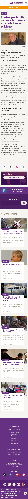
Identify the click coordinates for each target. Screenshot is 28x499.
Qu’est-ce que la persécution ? (14, 429)
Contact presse (14, 434)
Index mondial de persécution (14, 431)
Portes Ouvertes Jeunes (14, 447)
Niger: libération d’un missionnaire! (13, 264)
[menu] (2, 2)
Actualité (4, 13)
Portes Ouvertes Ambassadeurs (14, 449)
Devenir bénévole (14, 443)
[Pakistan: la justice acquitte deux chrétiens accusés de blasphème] (14, 225)
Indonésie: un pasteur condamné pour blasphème (12, 396)
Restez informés (14, 199)
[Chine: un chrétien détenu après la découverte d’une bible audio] (14, 356)
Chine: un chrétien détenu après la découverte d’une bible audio (13, 363)
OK (25, 493)
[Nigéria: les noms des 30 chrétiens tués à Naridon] (14, 323)
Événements (14, 435)
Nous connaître (14, 438)
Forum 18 (8, 158)
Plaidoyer (5, 294)
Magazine (14, 445)
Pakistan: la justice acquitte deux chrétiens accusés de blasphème (12, 232)
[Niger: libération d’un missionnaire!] (14, 257)
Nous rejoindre (14, 441)
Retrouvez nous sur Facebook (17, 190)
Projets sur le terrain (14, 432)
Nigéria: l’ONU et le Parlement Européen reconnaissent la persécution (11, 298)
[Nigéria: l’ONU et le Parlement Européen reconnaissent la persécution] (14, 290)
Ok (24, 203)
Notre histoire (14, 440)
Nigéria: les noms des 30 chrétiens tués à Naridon (13, 331)
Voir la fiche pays (14, 178)
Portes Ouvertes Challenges (14, 451)
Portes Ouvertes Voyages (14, 454)
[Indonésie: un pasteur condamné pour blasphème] (14, 389)
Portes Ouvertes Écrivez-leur (14, 452)
